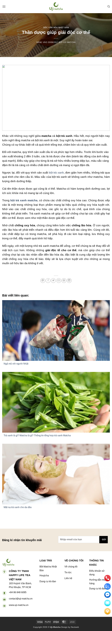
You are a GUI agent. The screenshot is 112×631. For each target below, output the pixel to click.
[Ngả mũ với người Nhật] (56, 330)
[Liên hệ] (107, 611)
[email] (107, 594)
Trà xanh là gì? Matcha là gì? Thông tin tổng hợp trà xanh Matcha (37, 435)
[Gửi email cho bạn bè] (58, 280)
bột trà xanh (56, 172)
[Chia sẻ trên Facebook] (48, 280)
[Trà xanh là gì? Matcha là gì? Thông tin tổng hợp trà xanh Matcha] (56, 402)
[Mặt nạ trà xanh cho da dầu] (56, 474)
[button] (4, 6)
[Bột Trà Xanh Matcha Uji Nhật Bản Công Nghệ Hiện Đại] (56, 6)
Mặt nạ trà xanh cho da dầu (18, 507)
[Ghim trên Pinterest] (64, 280)
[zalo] (107, 586)
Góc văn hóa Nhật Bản (56, 27)
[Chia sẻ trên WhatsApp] (42, 280)
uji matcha (69, 42)
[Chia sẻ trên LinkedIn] (69, 280)
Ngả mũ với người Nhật (16, 363)
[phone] (107, 578)
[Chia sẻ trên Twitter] (53, 280)
